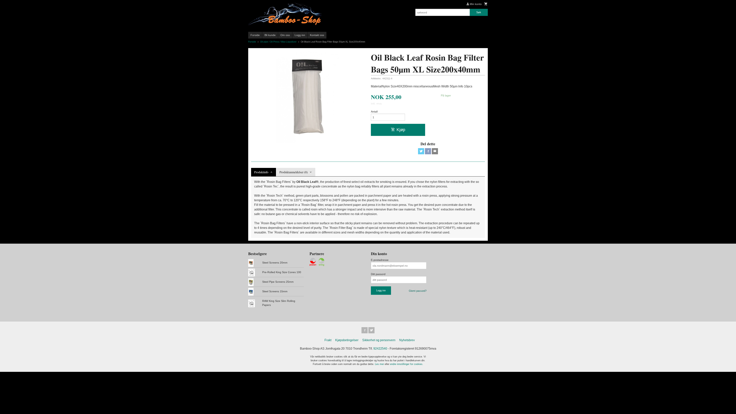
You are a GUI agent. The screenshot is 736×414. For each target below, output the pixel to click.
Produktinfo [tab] (261, 172)
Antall (374, 111)
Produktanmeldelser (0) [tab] (293, 172)
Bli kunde (270, 35)
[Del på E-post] (435, 151)
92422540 (380, 348)
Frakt (327, 340)
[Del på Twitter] (421, 151)
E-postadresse (380, 259)
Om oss (285, 35)
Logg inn (300, 35)
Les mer (380, 364)
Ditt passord (378, 274)
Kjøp (401, 129)
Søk (478, 12)
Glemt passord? (417, 290)
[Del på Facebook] (428, 151)
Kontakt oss (317, 35)
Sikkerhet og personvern (378, 340)
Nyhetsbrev (407, 340)
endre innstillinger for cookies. (406, 364)
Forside (255, 35)
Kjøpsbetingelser (346, 340)
